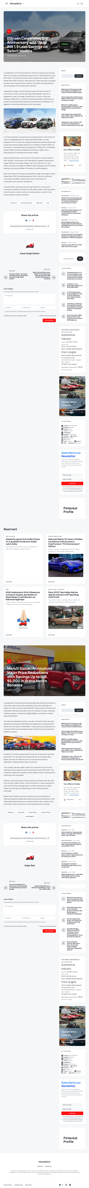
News (7, 536)
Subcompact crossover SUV (69, 367)
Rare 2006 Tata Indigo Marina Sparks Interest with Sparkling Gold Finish (63, 594)
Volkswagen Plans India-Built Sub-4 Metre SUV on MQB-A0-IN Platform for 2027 (71, 116)
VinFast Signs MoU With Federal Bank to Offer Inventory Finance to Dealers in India (72, 98)
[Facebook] (70, 1185)
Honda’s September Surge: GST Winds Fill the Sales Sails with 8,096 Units (74, 921)
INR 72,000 (31, 713)
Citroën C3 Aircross (26, 203)
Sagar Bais (29, 865)
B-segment (63, 342)
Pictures (59, 536)
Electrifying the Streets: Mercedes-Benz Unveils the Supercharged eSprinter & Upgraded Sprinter (74, 946)
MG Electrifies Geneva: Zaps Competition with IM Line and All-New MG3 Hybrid (75, 900)
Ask (80, 259)
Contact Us (48, 1166)
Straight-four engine (69, 364)
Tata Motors (60, 589)
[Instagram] (66, 1185)
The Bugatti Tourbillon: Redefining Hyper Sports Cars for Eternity (71, 865)
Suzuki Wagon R (29, 816)
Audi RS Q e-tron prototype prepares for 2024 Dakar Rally (75, 285)
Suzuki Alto (21, 812)
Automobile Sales (66, 332)
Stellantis (12, 536)
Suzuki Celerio (33, 812)
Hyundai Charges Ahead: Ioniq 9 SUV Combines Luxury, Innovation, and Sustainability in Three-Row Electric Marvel (75, 933)
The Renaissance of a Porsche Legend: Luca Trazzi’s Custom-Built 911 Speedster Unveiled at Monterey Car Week (75, 276)
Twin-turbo (64, 369)
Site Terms (28, 1185)
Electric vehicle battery (68, 346)
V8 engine (69, 369)
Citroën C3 (13, 203)
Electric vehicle (64, 344)
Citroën (14, 31)
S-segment (78, 360)
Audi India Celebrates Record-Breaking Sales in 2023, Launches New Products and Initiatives (71, 212)
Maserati (50, 536)
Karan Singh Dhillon (29, 253)
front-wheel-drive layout (71, 355)
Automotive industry (68, 336)
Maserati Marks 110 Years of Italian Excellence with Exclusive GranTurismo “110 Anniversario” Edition (65, 543)
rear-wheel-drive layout (68, 360)
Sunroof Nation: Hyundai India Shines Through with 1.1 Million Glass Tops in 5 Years (71, 833)
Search (63, 70)
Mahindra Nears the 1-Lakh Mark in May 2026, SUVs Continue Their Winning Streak (72, 876)
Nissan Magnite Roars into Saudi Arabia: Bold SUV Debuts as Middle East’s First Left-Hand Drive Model (72, 224)
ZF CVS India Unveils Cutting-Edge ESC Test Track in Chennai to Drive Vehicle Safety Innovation (74, 295)
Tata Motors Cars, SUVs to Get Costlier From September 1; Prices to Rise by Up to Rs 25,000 (72, 123)
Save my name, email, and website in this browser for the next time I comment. (25, 311)
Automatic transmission (70, 330)
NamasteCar (15, 3)
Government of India (67, 358)
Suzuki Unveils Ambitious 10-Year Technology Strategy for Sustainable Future (71, 844)
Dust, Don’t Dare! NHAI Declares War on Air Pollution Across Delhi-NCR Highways (75, 317)
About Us (40, 1166)
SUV (48, 203)
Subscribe (72, 483)
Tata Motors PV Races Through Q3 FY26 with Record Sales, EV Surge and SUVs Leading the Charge (75, 307)
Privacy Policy (8, 1185)
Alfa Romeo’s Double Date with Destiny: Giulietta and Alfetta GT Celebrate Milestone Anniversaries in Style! (71, 200)
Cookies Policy (18, 1185)
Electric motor (72, 342)
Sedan (62, 362)
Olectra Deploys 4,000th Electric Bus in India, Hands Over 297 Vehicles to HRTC (72, 854)
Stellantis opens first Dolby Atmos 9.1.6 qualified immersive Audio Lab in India (23, 541)
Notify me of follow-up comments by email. (16, 315)
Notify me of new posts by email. (48, 315)
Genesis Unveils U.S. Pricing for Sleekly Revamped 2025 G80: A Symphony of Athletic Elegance (72, 235)
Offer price (39, 203)
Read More (9, 582)
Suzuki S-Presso (46, 812)
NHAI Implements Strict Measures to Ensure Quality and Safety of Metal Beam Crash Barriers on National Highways (23, 596)
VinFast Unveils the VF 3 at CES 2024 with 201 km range (71, 245)
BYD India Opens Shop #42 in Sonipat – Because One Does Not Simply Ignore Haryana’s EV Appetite (74, 910)
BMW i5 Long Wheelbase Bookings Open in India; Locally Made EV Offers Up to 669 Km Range (72, 107)
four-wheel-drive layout (71, 349)
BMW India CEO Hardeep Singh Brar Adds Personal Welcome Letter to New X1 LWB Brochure (71, 91)
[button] (7, 3)
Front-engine (68, 352)
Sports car (67, 362)
